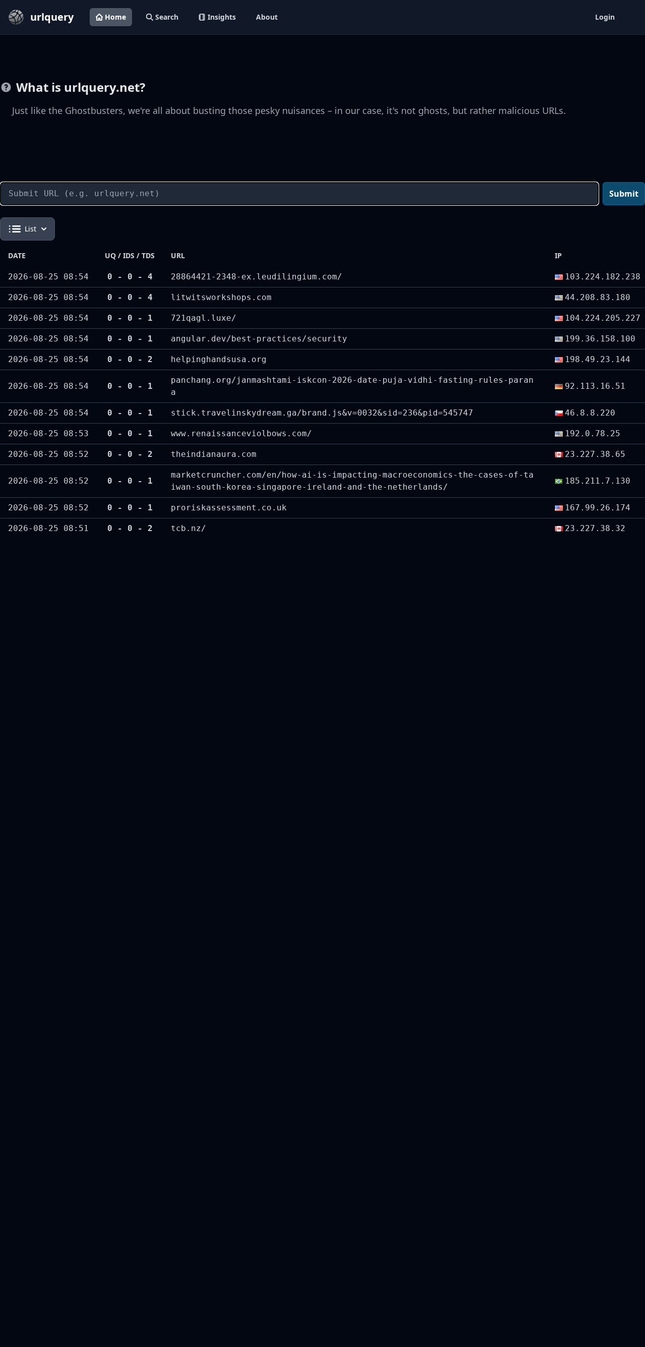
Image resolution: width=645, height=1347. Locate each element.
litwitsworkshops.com (221, 297)
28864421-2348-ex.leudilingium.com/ (256, 276)
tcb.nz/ (188, 528)
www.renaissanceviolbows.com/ (241, 433)
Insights (222, 17)
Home (115, 17)
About (267, 17)
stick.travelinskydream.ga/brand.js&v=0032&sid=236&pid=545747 (322, 413)
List (30, 228)
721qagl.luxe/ (203, 318)
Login (605, 17)
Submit (623, 193)
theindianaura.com (213, 454)
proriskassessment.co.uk (229, 507)
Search (166, 17)
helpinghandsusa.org (219, 359)
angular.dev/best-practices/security (259, 338)
